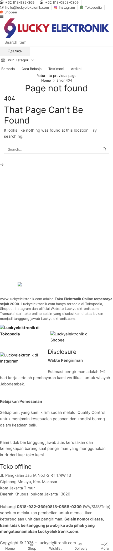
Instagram (67, 7)
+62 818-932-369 (19, 2)
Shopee (10, 12)
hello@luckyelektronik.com (27, 7)
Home (46, 80)
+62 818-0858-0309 (62, 2)
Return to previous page (56, 75)
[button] (1, 16)
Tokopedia (93, 7)
